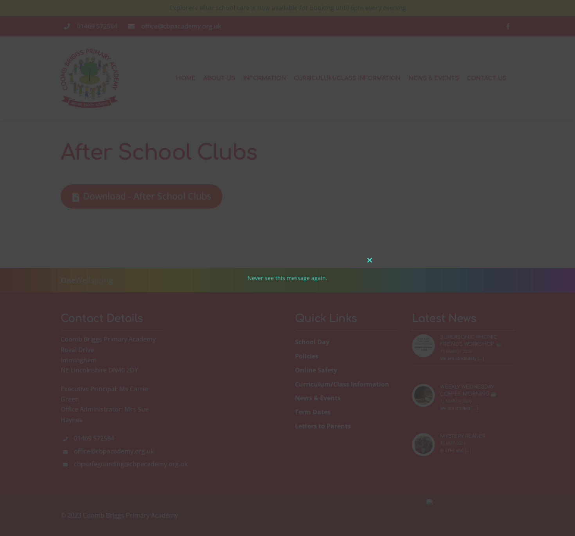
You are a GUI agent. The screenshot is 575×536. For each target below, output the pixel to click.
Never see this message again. (287, 278)
